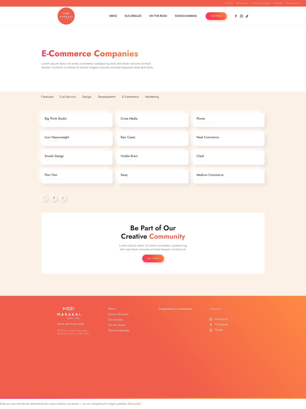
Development (107, 96)
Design (86, 96)
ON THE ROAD (158, 16)
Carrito (229, 3)
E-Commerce (130, 96)
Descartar (134, 403)
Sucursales (115, 319)
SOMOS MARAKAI (186, 16)
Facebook (221, 324)
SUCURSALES (133, 16)
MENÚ (113, 16)
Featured (47, 96)
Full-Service (68, 96)
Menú (112, 308)
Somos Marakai (118, 314)
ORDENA (216, 16)
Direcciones (293, 3)
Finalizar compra (260, 3)
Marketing (152, 96)
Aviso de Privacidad (70, 324)
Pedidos (278, 3)
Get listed (153, 258)
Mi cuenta (242, 3)
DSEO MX (83, 334)
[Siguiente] (63, 198)
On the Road (116, 325)
